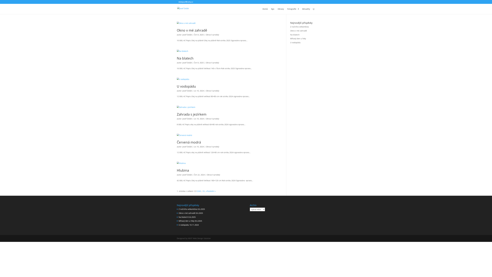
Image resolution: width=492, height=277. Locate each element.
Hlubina (183, 170)
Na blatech (185, 58)
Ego (272, 9)
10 (203, 191)
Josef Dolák (187, 34)
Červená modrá (189, 142)
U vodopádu (186, 86)
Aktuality (306, 9)
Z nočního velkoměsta (299, 27)
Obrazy (281, 9)
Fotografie (291, 9)
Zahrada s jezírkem (191, 114)
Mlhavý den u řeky (298, 38)
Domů (265, 9)
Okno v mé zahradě (192, 30)
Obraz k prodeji (212, 34)
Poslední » (211, 191)
